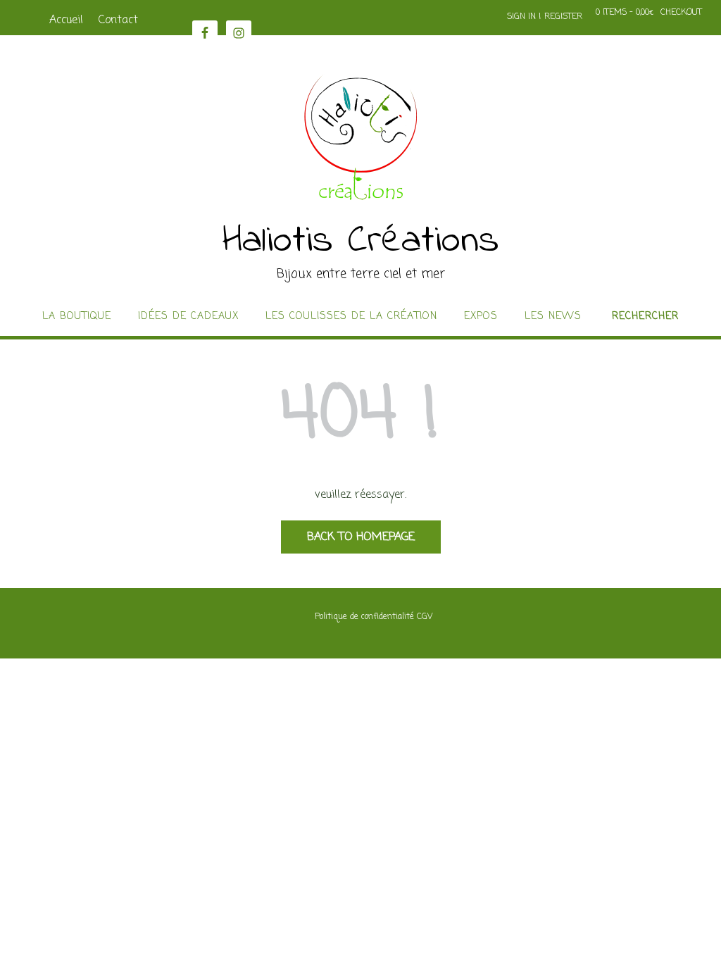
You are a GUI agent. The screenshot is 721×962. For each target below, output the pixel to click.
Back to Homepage (361, 537)
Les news (553, 317)
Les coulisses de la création (351, 317)
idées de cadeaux (188, 317)
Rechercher (645, 317)
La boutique (76, 317)
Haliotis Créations (360, 241)
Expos (481, 317)
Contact (118, 20)
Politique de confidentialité (364, 617)
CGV (424, 617)
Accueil (66, 20)
